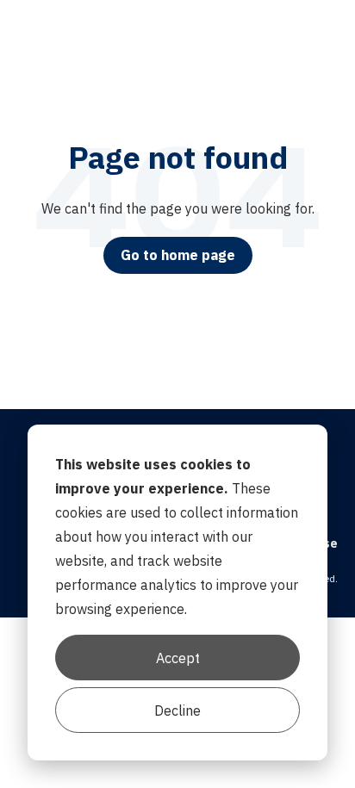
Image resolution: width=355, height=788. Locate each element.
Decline (177, 710)
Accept (178, 658)
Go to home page (178, 255)
